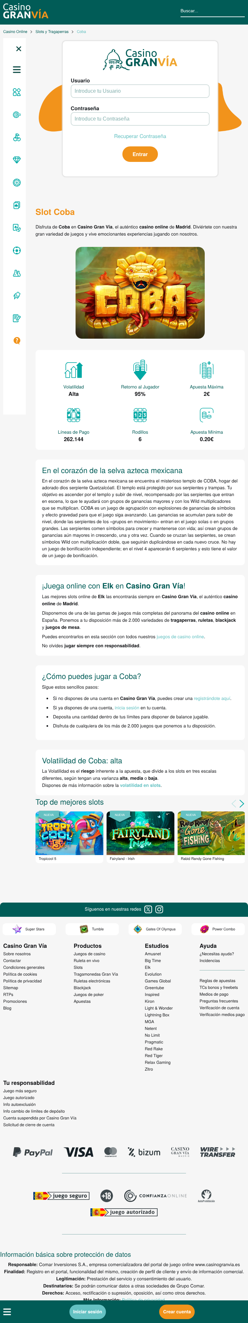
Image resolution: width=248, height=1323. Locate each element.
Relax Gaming (158, 1062)
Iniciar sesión (87, 1311)
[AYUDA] (16, 341)
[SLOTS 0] (16, 137)
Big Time (153, 960)
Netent (151, 1028)
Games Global (158, 981)
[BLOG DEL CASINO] (16, 318)
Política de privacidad (143, 1300)
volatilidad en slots (140, 785)
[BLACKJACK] (16, 205)
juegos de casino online (180, 636)
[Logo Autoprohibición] (206, 1197)
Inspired (152, 994)
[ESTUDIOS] (16, 273)
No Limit (152, 1035)
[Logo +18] (106, 1197)
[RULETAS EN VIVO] (16, 115)
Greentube (154, 987)
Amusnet (153, 954)
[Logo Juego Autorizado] (124, 1213)
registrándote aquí (212, 698)
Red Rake (154, 1049)
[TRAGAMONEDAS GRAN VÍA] (16, 160)
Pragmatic (154, 1042)
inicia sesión (127, 707)
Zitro (149, 1069)
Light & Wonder (159, 1008)
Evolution (153, 974)
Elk (148, 967)
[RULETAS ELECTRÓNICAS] (16, 183)
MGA (149, 1021)
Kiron (149, 1001)
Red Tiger (154, 1055)
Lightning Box (157, 1015)
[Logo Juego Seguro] (61, 1196)
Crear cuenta (177, 1311)
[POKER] (16, 228)
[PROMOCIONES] (16, 296)
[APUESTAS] (16, 250)
